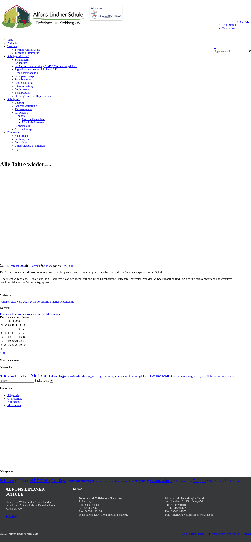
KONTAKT (243, 21)
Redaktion (67, 265)
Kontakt (246, 533)
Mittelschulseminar (33, 122)
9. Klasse (7, 376)
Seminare (20, 115)
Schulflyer (11, 516)
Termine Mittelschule (27, 52)
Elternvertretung (24, 86)
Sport (228, 376)
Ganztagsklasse (139, 376)
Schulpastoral (22, 92)
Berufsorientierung (79, 376)
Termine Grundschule (27, 49)
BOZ (94, 376)
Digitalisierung (105, 376)
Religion (199, 376)
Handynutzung (185, 376)
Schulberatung (23, 79)
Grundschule (229, 24)
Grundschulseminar (33, 119)
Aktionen (48, 265)
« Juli (3, 352)
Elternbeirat (121, 376)
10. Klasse (22, 376)
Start (10, 39)
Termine (12, 46)
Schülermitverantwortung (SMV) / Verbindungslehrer (46, 66)
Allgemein (34, 265)
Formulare (21, 142)
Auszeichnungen (24, 129)
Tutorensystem (23, 109)
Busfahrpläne (22, 139)
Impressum (233, 533)
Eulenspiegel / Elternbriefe (30, 145)
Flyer (18, 149)
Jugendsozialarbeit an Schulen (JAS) (36, 69)
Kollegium (21, 62)
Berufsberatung (24, 82)
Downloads (14, 132)
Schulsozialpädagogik (27, 72)
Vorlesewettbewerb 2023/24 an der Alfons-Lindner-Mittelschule (37, 301)
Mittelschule (229, 28)
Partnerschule (22, 125)
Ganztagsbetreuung (26, 105)
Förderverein (22, 89)
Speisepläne (21, 135)
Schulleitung (22, 59)
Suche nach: (42, 380)
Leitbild (19, 102)
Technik (236, 377)
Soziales (220, 376)
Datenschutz (218, 533)
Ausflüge (58, 376)
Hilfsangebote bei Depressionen (33, 96)
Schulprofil (13, 99)
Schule (211, 376)
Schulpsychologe (25, 76)
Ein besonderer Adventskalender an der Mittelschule (30, 314)
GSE (175, 377)
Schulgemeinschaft (18, 56)
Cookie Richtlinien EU (195, 533)
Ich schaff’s (21, 112)
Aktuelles (12, 43)
